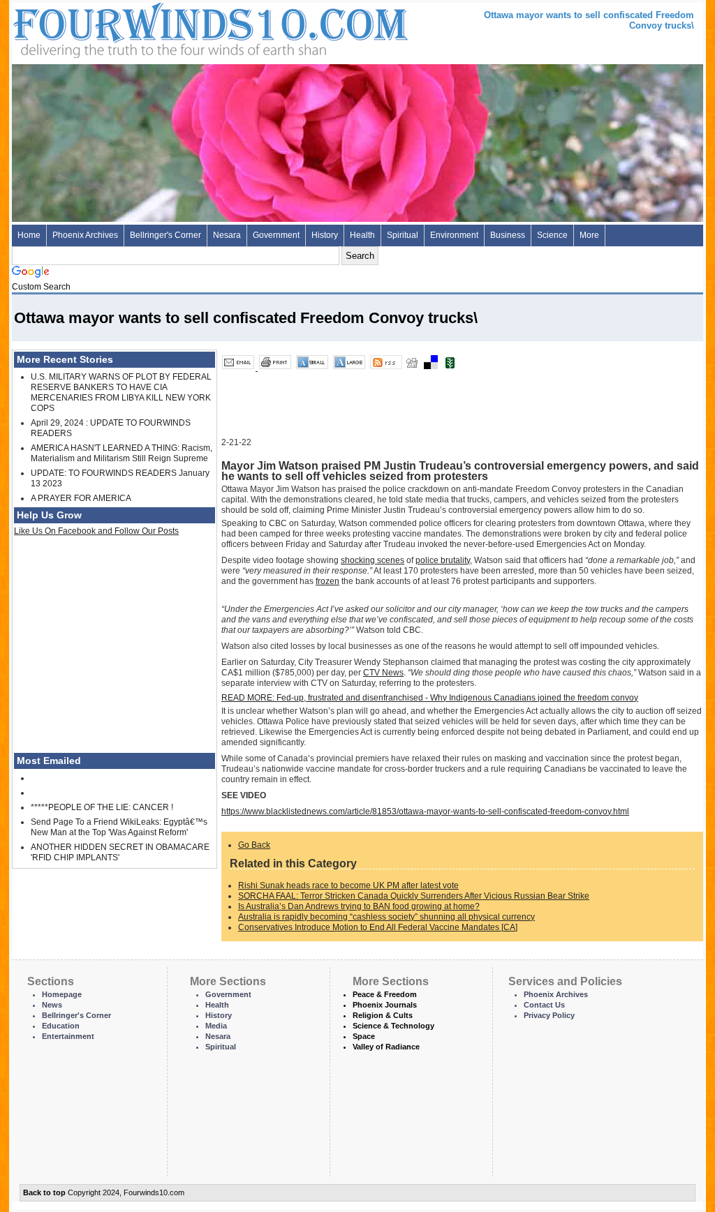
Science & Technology (393, 1026)
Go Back (254, 845)
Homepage (62, 994)
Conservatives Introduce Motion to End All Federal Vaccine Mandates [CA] (377, 927)
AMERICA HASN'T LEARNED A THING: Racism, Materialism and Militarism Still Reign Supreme (121, 453)
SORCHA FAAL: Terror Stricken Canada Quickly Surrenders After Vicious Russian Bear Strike (413, 896)
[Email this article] (239, 368)
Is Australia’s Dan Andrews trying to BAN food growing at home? (359, 906)
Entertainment (68, 1036)
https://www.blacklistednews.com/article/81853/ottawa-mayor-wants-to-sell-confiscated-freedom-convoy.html (425, 811)
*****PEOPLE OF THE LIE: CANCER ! (102, 807)
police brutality (442, 560)
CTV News (383, 673)
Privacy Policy (549, 1015)
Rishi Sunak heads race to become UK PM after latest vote (348, 885)
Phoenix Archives (85, 235)
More (589, 235)
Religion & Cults (383, 1015)
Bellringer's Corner (165, 235)
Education (61, 1026)
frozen (327, 581)
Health (362, 235)
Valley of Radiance (386, 1046)
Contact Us (544, 1005)
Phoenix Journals (385, 1005)
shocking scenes (372, 560)
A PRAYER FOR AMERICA (81, 498)
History (324, 235)
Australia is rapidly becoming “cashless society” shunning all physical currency (386, 917)
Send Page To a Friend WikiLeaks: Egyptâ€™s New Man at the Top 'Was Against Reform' (119, 827)
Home (28, 235)
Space (364, 1036)
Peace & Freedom (385, 994)
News (52, 1005)
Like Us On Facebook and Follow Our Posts (96, 531)
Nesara (227, 235)
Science (552, 235)
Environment (454, 235)
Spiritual (402, 235)
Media (216, 1026)
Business (507, 235)
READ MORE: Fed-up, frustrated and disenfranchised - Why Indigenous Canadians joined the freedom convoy (429, 698)
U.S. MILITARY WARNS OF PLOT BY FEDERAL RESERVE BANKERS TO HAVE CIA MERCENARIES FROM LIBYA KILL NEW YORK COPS (121, 392)
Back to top (44, 1192)
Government (276, 235)
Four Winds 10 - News (151, 27)
